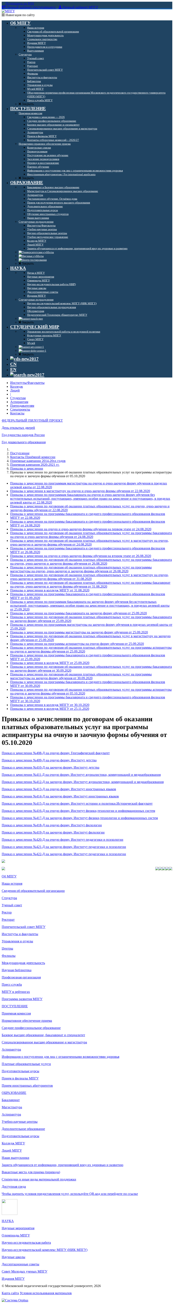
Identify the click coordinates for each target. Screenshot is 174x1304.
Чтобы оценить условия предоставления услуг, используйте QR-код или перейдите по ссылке (70, 1194)
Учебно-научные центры (20, 1121)
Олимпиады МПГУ (16, 1235)
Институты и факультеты (20, 934)
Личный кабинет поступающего (31, 7)
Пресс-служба (12, 984)
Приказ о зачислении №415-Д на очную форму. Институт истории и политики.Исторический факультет (77, 803)
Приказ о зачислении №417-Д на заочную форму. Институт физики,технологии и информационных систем (80, 818)
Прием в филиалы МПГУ (20, 1078)
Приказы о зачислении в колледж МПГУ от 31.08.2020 (49, 590)
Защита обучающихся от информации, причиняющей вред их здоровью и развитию (62, 1165)
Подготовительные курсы (20, 1071)
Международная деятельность (23, 963)
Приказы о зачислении (26, 468)
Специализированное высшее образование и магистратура (44, 1042)
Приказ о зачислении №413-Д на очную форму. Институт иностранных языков (59, 789)
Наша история (12, 883)
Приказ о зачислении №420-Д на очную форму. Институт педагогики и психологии (62, 839)
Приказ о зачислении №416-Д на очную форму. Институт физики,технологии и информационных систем (78, 811)
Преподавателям (22, 405)
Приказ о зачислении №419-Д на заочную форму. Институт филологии (53, 832)
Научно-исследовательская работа (26, 1242)
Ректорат (8, 919)
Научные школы (13, 1257)
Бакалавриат (11, 1100)
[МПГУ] (8, 11)
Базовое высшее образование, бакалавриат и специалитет (43, 1035)
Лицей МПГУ (12, 1150)
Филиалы (8, 955)
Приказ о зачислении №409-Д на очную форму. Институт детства (49, 760)
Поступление (19, 453)
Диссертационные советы (20, 1264)
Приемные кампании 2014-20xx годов (38, 461)
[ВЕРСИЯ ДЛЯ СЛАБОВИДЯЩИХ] (24, 358)
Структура (9, 898)
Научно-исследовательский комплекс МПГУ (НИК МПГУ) (44, 1250)
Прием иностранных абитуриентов (27, 1085)
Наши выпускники (15, 1157)
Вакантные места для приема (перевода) (31, 1172)
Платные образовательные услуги (26, 1064)
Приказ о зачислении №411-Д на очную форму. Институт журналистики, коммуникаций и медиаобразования (81, 774)
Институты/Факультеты (27, 383)
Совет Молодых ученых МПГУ (24, 1271)
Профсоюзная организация (21, 977)
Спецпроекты (20, 409)
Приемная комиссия (16, 1013)
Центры (7, 948)
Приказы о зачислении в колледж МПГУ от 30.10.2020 (49, 705)
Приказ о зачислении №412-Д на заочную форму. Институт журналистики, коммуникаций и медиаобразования (83, 782)
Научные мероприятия (18, 1228)
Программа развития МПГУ (22, 999)
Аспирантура (11, 1049)
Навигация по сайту (20, 15)
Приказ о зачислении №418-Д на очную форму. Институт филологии (52, 825)
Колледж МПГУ (13, 1143)
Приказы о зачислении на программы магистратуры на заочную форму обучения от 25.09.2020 (79, 632)
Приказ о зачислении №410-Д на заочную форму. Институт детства (50, 767)
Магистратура (12, 1107)
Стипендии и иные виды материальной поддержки (39, 1179)
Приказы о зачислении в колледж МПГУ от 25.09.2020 (49, 663)
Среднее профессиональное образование (31, 1028)
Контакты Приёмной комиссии (32, 457)
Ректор (7, 912)
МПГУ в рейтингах (16, 992)
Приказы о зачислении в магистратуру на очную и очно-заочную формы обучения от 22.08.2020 (80, 491)
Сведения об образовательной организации (33, 891)
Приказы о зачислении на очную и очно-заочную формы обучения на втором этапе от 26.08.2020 (80, 556)
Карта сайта (10, 1293)
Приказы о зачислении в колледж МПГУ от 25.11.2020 (49, 708)
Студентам (18, 398)
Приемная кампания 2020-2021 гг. (34, 464)
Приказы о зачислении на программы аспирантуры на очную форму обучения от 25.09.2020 (77, 644)
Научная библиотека (16, 970)
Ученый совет (12, 905)
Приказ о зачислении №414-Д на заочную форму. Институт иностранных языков (60, 796)
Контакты (17, 413)
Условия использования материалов (46, 1293)
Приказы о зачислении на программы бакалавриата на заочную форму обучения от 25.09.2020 (78, 613)
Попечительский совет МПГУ (23, 927)
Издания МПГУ (13, 1278)
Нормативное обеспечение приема (27, 1020)
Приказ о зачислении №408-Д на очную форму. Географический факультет (56, 753)
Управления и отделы (17, 941)
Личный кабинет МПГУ (80, 7)
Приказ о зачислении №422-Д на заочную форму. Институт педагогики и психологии (64, 854)
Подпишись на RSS (19, 3)
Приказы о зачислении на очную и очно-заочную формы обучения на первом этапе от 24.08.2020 (80, 529)
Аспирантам (19, 402)
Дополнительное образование (23, 1129)
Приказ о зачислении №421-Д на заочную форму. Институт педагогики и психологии (64, 847)
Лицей (15, 390)
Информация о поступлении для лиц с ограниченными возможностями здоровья (60, 1056)
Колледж (16, 386)
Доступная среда (14, 1186)
